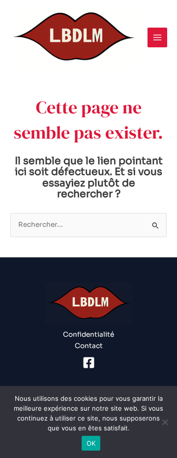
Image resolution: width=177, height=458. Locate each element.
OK (91, 443)
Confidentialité (88, 334)
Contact (89, 346)
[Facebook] (89, 362)
